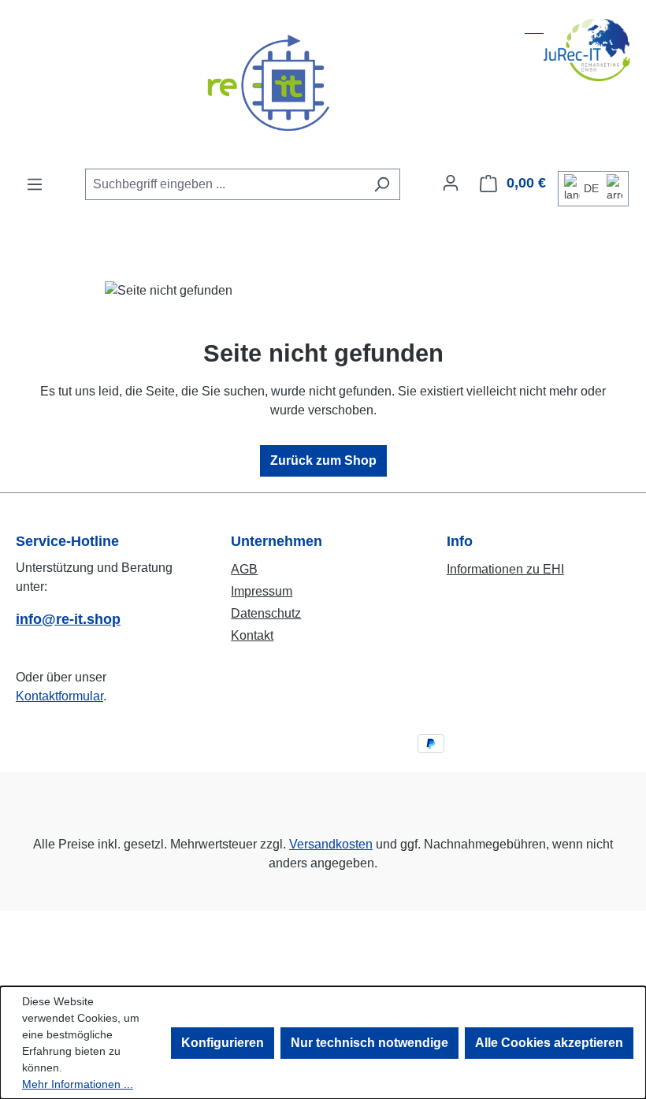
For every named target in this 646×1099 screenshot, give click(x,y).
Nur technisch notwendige (369, 1042)
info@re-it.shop (68, 619)
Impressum (261, 591)
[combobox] (224, 184)
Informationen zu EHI (505, 569)
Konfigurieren (222, 1042)
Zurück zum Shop (323, 460)
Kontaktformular (59, 696)
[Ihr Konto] (451, 183)
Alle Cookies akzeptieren (549, 1042)
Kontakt (252, 635)
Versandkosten (331, 844)
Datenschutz (266, 613)
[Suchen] (381, 184)
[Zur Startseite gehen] (323, 83)
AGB (244, 569)
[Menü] (35, 184)
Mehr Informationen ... (77, 1084)
